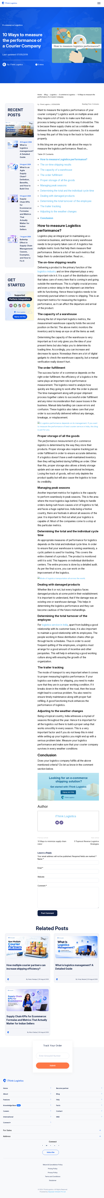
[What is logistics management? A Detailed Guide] (13, 144)
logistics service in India (55, 624)
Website (41, 877)
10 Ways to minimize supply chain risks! (52, 842)
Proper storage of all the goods (57, 180)
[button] (98, 3)
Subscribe (50, 1152)
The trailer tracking (50, 206)
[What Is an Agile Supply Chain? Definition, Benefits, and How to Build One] (13, 167)
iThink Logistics (45, 104)
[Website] (61, 822)
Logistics (53, 95)
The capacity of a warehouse (56, 169)
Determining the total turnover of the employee (65, 201)
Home (40, 95)
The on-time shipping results (55, 164)
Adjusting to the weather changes (58, 211)
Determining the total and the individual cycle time (67, 190)
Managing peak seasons (53, 185)
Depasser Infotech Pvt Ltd (57, 1192)
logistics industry (47, 271)
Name (41, 859)
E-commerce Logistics (67, 95)
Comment (42, 886)
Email (40, 868)
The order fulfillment (51, 175)
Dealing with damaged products (57, 195)
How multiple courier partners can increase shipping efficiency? (18, 130)
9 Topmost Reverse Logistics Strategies (86, 842)
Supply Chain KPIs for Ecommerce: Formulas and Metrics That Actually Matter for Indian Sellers (26, 214)
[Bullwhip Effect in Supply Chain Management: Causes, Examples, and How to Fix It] (13, 239)
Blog (46, 95)
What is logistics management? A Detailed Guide (26, 151)
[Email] (57, 822)
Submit (53, 1066)
